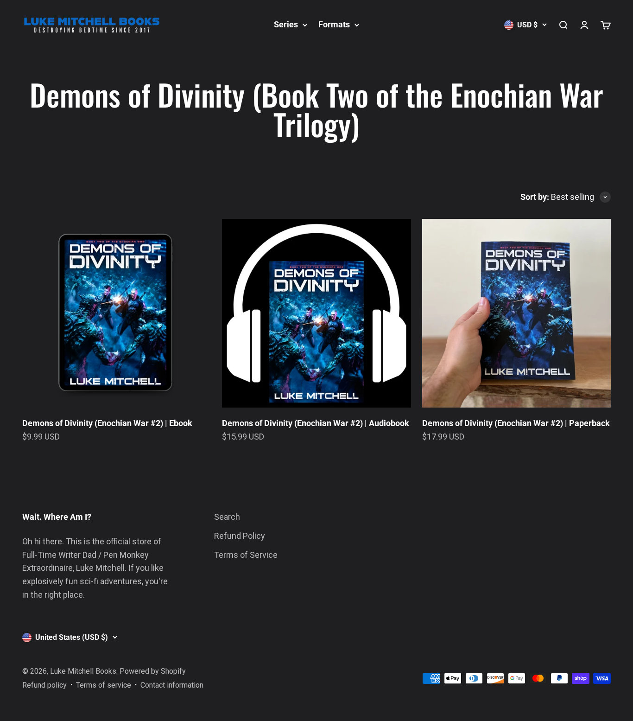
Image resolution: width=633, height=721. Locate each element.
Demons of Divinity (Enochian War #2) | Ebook (107, 423)
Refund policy (44, 685)
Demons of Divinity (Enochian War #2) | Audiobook (315, 423)
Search (227, 517)
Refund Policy (239, 536)
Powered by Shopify (153, 671)
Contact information (171, 685)
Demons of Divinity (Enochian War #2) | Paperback (516, 423)
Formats (334, 24)
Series (286, 24)
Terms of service (103, 685)
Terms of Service (246, 555)
